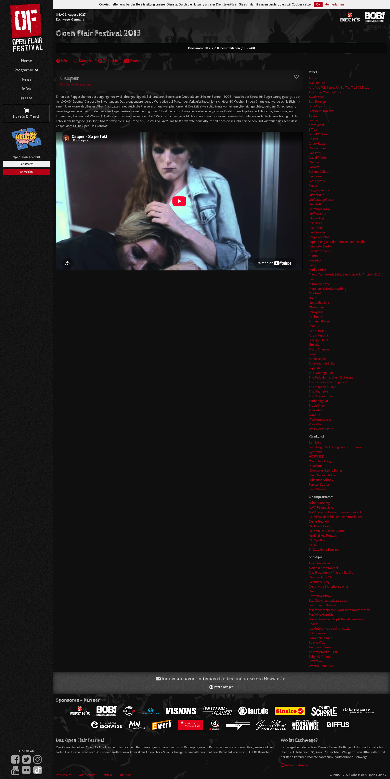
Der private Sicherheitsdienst (328, 586)
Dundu (313, 591)
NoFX (312, 298)
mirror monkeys (319, 284)
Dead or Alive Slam (322, 577)
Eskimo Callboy (319, 172)
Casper (313, 139)
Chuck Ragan (318, 143)
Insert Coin (316, 228)
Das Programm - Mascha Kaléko (331, 572)
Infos (26, 89)
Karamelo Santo (320, 246)
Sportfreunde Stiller (322, 363)
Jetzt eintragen (223, 687)
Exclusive (315, 176)
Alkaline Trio (317, 83)
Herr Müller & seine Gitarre (327, 531)
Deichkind (315, 162)
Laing (312, 265)
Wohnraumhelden (321, 666)
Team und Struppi (321, 647)
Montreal (315, 293)
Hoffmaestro (317, 214)
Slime (312, 354)
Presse (26, 98)
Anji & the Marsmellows (325, 92)
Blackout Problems (322, 111)
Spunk (313, 545)
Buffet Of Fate (318, 134)
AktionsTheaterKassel (323, 568)
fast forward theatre (322, 605)
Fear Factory (317, 181)
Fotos (134, 61)
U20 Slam (316, 661)
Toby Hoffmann (320, 657)
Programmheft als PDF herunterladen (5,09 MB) (221, 48)
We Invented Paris (321, 429)
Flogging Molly (319, 190)
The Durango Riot (321, 373)
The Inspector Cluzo (322, 387)
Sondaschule (317, 359)
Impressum (63, 775)
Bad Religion (317, 101)
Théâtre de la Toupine (324, 549)
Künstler (84, 61)
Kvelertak (315, 260)
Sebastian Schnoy (321, 480)
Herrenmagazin (319, 209)
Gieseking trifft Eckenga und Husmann (335, 447)
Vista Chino (316, 424)
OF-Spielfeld (317, 540)
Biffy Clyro (316, 106)
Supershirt (316, 368)
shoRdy (314, 345)
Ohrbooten (316, 307)
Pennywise (316, 312)
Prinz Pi (314, 326)
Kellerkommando (320, 251)
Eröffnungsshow (320, 596)
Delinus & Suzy (319, 582)
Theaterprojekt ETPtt (323, 652)
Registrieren (27, 164)
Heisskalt (315, 204)
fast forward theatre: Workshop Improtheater (339, 610)
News (26, 79)
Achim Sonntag (319, 503)
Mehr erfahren (334, 4)
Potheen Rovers (320, 321)
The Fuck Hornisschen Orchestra (331, 377)
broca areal (316, 125)
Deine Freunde (319, 521)
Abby (312, 78)
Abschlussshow (319, 563)
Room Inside (317, 331)
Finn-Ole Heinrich (321, 614)
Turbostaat (316, 410)
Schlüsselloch (318, 633)
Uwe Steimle (317, 489)
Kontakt (107, 775)
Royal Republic (319, 335)
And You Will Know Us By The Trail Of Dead (339, 87)
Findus (313, 186)
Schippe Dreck (318, 340)
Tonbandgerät (318, 401)
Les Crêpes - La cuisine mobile (329, 628)
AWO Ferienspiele (321, 507)
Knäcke (313, 624)
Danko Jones (317, 148)
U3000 (314, 415)
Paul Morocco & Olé (322, 475)
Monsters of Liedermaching (327, 289)
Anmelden (26, 172)
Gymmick (315, 452)
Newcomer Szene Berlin (325, 470)
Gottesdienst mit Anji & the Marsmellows (337, 619)
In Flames (315, 223)
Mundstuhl (316, 466)
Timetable (110, 61)
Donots (314, 167)
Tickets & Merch (26, 116)
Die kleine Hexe (319, 526)
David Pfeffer (318, 157)
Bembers (315, 442)
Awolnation (317, 97)
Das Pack (315, 153)
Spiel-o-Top (317, 642)
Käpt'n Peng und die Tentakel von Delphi (337, 242)
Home (26, 61)
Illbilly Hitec (317, 218)
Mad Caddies (318, 270)
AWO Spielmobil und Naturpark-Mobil (335, 512)
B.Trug (313, 129)
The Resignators (320, 396)
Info (63, 61)
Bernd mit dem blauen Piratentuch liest (335, 517)
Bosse (313, 115)
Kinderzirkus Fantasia (323, 535)
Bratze (313, 120)
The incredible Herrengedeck (328, 382)
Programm (24, 70)
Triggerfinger (317, 405)
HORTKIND (317, 456)
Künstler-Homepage (77, 84)
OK (318, 4)
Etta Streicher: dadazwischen (328, 600)
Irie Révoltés (317, 232)
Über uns (125, 775)
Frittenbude (316, 195)
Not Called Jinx (319, 303)
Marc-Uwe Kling (320, 461)
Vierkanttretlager (320, 419)
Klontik (313, 256)
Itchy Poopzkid (319, 237)
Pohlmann (316, 317)
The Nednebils (319, 391)
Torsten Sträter (319, 484)
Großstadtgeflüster (321, 200)
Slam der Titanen (320, 638)
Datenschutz (86, 775)
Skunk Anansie (319, 349)
